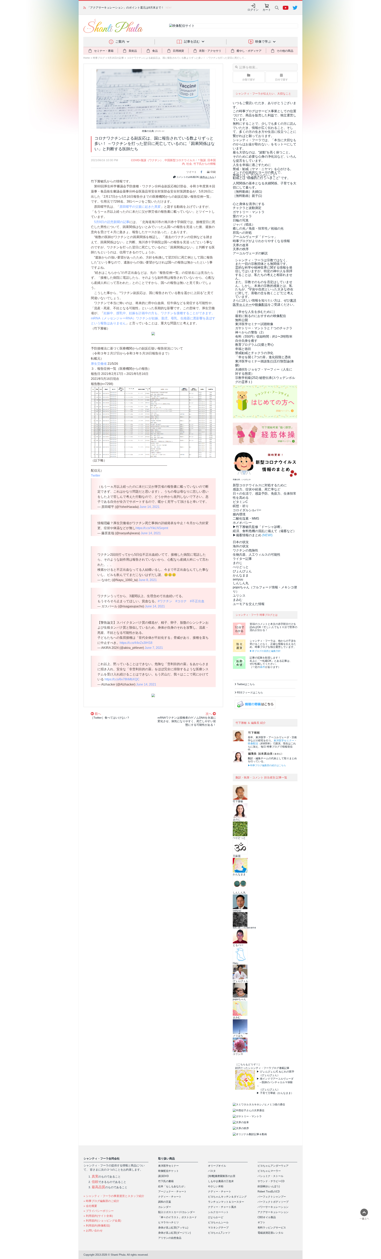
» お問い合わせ (93, 1230)
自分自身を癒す (246, 340)
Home (86, 57)
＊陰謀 (201, 160)
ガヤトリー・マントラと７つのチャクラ (263, 328)
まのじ (237, 563)
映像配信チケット (168, 1170)
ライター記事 (242, 558)
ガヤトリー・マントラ (249, 212)
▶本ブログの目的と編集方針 (265, 651)
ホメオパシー (242, 522)
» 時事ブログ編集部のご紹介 (101, 1201)
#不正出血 (197, 601)
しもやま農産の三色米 (221, 1181)
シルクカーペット (218, 1212)
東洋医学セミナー (284, 740)
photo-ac (160, 131)
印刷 (213, 171)
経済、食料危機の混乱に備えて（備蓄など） (264, 531)
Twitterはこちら (246, 684)
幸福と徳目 (243, 348)
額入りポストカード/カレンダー (176, 1212)
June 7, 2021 (154, 647)
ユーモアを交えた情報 (249, 604)
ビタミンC (240, 502)
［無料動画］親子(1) (247, 195)
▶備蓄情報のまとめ (247, 535)
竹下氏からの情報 (204, 163)
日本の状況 (241, 542)
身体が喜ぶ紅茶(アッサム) (173, 1227)
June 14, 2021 (150, 506)
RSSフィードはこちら (250, 692)
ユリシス (239, 595)
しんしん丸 (241, 583)
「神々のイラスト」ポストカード (177, 1217)
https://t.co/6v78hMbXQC (122, 679)
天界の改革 (241, 245)
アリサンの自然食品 (169, 1237)
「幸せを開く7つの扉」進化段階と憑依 (263, 357)
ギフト (261, 1222)
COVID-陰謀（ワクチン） (147, 160)
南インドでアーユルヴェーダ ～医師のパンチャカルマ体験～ (275, 1082)
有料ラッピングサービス (272, 1227)
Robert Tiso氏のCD (269, 1191)
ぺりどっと (241, 567)
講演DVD (163, 1176)
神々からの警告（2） (250, 332)
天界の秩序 (241, 249)
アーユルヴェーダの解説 (250, 253)
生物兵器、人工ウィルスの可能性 (256, 554)
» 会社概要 (90, 1205)
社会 (189, 163)
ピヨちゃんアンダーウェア (273, 1165)
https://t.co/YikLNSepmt (152, 528)
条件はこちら (207, 177)
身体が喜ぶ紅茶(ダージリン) (174, 1232)
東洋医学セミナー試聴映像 (254, 324)
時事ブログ (99, 57)
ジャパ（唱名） (244, 224)
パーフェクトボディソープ (273, 1201)
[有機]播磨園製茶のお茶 (221, 1176)
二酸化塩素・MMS (246, 518)
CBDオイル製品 (267, 1217)
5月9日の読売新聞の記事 (111, 222)
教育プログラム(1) (254, 344)
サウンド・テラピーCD (271, 1181)
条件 (262, 666)
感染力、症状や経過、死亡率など (256, 489)
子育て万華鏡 (267, 1092)
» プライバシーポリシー (99, 1210)
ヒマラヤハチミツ (168, 1222)
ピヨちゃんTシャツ (219, 1232)
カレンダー (164, 1206)
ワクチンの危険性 (245, 550)
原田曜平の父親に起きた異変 (140, 206)
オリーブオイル (217, 1165)
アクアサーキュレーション (273, 1212)
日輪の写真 (241, 220)
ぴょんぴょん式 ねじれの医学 (277, 1071)
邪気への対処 (242, 232)
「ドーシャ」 (255, 236)
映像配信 (253, 743)
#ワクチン (165, 601)
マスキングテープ (218, 1227)
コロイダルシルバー (247, 510)
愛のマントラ (242, 216)
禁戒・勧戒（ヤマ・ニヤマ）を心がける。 (263, 169)
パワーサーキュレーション (273, 1206)
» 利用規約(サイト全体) (98, 1215)
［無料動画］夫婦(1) (247, 191)
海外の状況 (241, 546)
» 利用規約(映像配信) (97, 1225)
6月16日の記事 (116, 57)
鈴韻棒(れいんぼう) (269, 1186)
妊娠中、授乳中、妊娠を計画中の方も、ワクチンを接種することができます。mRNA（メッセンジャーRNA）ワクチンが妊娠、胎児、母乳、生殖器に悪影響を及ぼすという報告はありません (153, 318)
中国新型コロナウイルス (180, 160)
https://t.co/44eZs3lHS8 (136, 642)
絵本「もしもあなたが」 (172, 1186)
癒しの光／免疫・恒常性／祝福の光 (258, 228)
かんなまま (241, 575)
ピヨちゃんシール (218, 1222)
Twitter (95, 475)
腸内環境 (239, 514)
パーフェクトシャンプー (272, 1196)
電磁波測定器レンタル (270, 1232)
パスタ (212, 1170)
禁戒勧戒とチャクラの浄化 (254, 353)
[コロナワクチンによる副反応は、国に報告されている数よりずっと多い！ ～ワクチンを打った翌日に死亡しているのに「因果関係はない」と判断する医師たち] (153, 98)
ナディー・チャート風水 (222, 1206)
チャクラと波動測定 (247, 208)
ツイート (191, 171)
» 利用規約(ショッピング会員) (102, 1220)
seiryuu (238, 579)
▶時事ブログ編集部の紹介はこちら (267, 765)
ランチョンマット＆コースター (226, 1201)
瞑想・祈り (241, 506)
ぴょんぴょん (242, 571)
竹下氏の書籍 (166, 1181)
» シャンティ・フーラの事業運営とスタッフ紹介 (114, 1196)
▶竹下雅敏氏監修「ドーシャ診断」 (258, 526)
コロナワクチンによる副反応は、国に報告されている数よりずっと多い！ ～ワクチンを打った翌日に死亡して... (186, 57)
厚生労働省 (99, 363)
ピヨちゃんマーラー (269, 1170)
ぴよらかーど (215, 1217)
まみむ (237, 599)
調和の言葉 (164, 1201)
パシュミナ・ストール (270, 1176)
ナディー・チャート (169, 1196)
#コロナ (181, 601)
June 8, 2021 (148, 580)
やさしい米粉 (215, 1186)
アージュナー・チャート (172, 1191)
